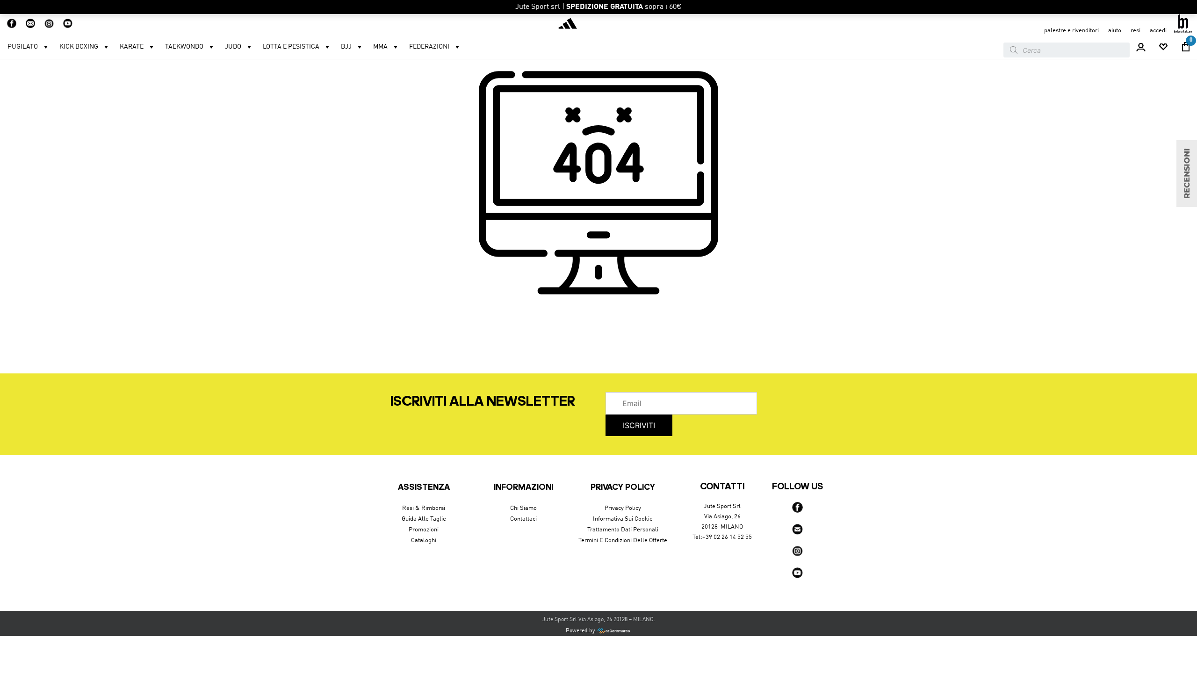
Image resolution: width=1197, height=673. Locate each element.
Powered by (581, 631)
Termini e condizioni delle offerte (622, 540)
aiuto (1114, 31)
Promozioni (424, 530)
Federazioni (429, 46)
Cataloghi (423, 540)
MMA (380, 46)
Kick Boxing (78, 46)
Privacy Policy (623, 508)
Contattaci (523, 519)
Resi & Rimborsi (423, 508)
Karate (132, 46)
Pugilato (22, 46)
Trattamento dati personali (622, 530)
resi (1135, 31)
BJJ (346, 46)
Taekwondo (184, 46)
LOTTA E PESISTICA (291, 46)
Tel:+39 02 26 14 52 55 (722, 537)
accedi (1158, 31)
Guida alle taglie (424, 519)
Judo (233, 46)
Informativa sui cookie (623, 519)
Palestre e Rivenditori (1071, 31)
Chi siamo (523, 508)
